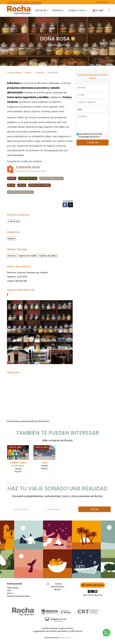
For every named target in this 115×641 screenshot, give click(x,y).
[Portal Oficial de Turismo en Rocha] (19, 10)
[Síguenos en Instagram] (96, 591)
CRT (9, 590)
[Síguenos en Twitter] (93, 591)
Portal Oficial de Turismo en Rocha (24, 2)
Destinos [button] (57, 10)
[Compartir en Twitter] (70, 204)
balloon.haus (64, 638)
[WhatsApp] (106, 632)
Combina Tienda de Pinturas (18, 464)
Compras (39, 72)
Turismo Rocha (14, 72)
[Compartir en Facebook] (65, 204)
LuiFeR (44, 462)
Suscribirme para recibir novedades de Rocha (90, 135)
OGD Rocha (12, 587)
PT (102, 10)
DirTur (10, 593)
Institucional (102, 2)
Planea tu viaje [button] (76, 10)
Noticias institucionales (18, 596)
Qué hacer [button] (41, 10)
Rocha (28, 72)
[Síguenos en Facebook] (89, 591)
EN (96, 10)
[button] (109, 10)
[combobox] (93, 109)
